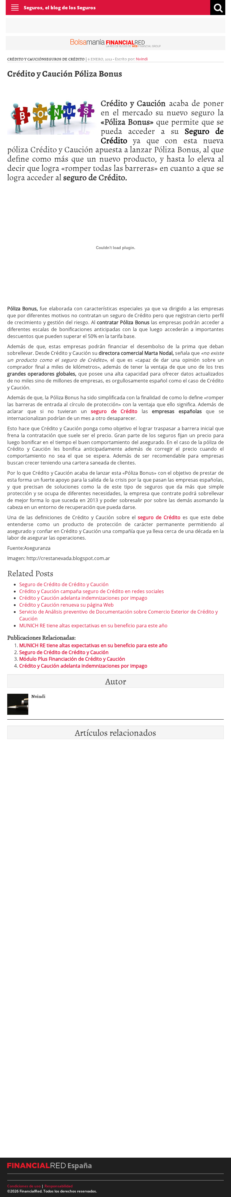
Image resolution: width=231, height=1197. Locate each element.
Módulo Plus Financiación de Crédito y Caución (72, 659)
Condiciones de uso (24, 1186)
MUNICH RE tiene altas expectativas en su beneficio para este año (93, 625)
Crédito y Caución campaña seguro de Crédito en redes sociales (91, 591)
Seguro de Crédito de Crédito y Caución (64, 584)
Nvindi (142, 59)
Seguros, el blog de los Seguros (60, 8)
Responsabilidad (58, 1186)
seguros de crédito (64, 59)
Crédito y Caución (25, 59)
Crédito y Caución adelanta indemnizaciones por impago (83, 598)
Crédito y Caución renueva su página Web (66, 605)
